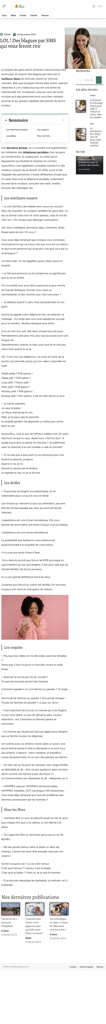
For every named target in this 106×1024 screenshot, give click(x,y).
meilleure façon (10, 78)
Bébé (28, 938)
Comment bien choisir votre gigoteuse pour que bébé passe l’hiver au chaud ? (34, 926)
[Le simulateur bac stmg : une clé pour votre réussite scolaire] (81, 135)
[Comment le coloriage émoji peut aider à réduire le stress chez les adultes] (81, 106)
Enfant (5, 930)
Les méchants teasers (16, 129)
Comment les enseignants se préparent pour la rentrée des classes (89, 161)
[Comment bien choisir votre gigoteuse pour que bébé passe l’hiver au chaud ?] (35, 909)
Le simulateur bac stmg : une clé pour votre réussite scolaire (96, 136)
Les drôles (11, 136)
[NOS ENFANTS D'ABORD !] (19, 6)
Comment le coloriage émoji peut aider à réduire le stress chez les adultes (96, 108)
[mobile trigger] (5, 6)
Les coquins (43, 129)
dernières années (17, 147)
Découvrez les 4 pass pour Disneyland (9, 922)
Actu (92, 124)
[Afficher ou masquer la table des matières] (46, 120)
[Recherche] (94, 6)
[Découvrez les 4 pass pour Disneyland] (11, 909)
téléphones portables (36, 152)
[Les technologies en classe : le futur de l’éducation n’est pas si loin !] (59, 909)
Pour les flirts (43, 136)
